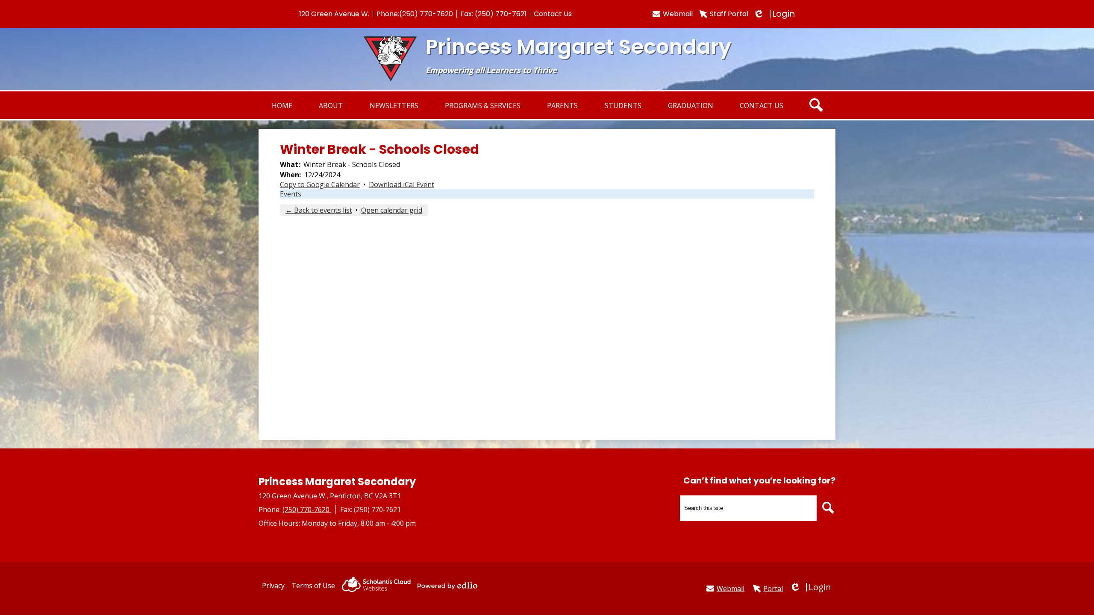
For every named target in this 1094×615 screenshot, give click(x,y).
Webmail (678, 14)
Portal (773, 588)
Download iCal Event (401, 184)
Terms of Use (313, 585)
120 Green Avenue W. (334, 14)
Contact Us (553, 14)
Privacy (273, 585)
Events (290, 194)
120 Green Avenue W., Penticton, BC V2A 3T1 (330, 496)
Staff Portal (729, 14)
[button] (331, 105)
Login (775, 14)
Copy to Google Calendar (320, 184)
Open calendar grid (391, 210)
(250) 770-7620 (426, 14)
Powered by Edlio (447, 585)
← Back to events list (318, 210)
